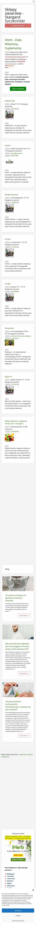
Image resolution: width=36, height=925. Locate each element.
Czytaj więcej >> (24, 615)
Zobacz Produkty (18, 89)
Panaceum (9, 328)
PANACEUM (10, 101)
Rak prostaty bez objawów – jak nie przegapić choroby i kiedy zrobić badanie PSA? (17, 646)
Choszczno (11, 879)
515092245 (15, 338)
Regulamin (22, 754)
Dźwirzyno (11, 886)
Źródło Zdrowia (11, 194)
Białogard (10, 874)
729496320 (15, 202)
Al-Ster (8, 239)
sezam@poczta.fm (16, 153)
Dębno (9, 883)
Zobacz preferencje (18, 921)
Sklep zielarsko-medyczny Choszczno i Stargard (16, 422)
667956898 (15, 292)
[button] (33, 890)
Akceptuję (18, 910)
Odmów (18, 916)
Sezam (8, 145)
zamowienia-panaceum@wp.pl (20, 336)
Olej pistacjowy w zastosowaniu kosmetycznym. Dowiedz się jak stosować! (18, 705)
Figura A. (8, 376)
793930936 (15, 432)
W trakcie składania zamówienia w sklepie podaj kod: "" (16, 59)
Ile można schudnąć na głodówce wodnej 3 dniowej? (15, 598)
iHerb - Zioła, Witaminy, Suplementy (13, 44)
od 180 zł (20, 64)
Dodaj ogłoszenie (18, 26)
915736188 (15, 384)
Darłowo (10, 881)
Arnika (8, 283)
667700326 (15, 109)
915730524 (15, 247)
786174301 (15, 156)
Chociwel (10, 876)
